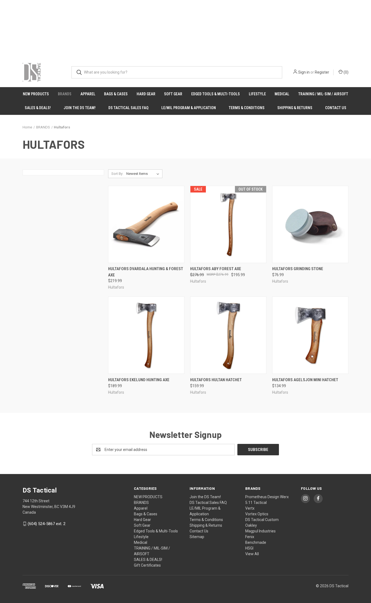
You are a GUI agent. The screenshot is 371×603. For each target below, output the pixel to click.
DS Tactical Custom (262, 519)
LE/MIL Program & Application (188, 108)
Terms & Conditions (247, 108)
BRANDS (64, 94)
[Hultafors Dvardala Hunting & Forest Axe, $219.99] (146, 224)
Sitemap (197, 537)
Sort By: (117, 174)
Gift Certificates (147, 565)
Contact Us (335, 108)
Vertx (249, 508)
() (345, 72)
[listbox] (143, 174)
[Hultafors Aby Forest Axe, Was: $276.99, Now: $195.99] (228, 224)
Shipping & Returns (294, 108)
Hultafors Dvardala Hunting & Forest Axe (145, 271)
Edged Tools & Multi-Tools (215, 94)
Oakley (251, 525)
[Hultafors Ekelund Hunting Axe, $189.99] (146, 335)
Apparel (87, 94)
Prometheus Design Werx (267, 497)
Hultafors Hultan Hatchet (216, 379)
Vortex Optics (256, 514)
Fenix (249, 537)
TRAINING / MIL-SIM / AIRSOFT (323, 94)
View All (252, 554)
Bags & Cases (116, 94)
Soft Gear (173, 94)
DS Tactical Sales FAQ (128, 108)
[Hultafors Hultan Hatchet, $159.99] (228, 335)
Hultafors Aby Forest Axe (215, 268)
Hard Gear (146, 94)
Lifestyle (257, 94)
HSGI (249, 548)
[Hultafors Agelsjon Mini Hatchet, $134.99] (310, 335)
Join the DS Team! (80, 108)
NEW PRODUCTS (36, 94)
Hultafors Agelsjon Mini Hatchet (305, 379)
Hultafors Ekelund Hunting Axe (138, 379)
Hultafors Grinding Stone (297, 268)
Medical (282, 94)
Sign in (304, 72)
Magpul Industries (260, 531)
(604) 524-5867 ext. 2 (46, 523)
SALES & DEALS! (38, 108)
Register (322, 72)
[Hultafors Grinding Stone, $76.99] (310, 224)
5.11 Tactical (256, 502)
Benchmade (255, 542)
